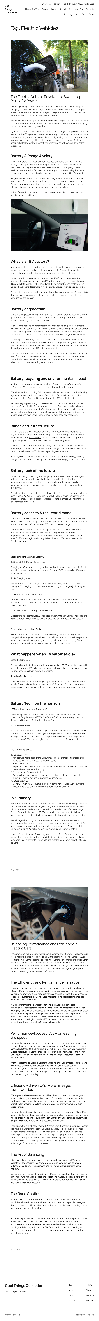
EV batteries (35, 437)
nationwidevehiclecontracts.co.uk (50, 535)
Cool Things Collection (11, 9)
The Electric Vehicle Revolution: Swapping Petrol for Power (45, 99)
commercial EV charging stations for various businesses (60, 1125)
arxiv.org (81, 687)
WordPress (90, 1315)
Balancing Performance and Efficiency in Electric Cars (44, 946)
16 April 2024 (15, 1249)
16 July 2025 (15, 870)
